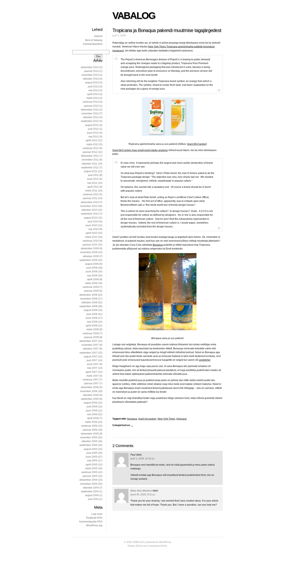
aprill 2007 (91, 372)
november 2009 (88, 252)
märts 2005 (91, 468)
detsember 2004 (88, 479)
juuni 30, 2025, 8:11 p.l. (143, 494)
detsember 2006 (90, 387)
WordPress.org (94, 525)
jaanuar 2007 (91, 383)
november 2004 (88, 483)
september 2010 (90, 213)
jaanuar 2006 (90, 429)
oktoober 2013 (91, 78)
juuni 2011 (93, 179)
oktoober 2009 (91, 256)
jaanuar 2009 (91, 290)
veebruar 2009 (91, 287)
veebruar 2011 (91, 194)
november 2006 (88, 391)
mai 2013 (93, 90)
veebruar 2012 (91, 148)
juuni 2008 (91, 318)
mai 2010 (93, 229)
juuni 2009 (91, 271)
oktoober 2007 (91, 348)
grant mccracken (147, 418)
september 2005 (88, 445)
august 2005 (90, 449)
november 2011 (90, 159)
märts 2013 (92, 98)
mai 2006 (92, 414)
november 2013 (90, 75)
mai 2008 (92, 321)
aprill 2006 (93, 418)
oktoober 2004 (91, 487)
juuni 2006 (92, 410)
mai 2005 (92, 460)
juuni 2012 (93, 132)
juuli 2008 (91, 314)
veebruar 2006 (89, 425)
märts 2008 (92, 329)
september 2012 (90, 121)
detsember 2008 (88, 294)
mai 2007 (92, 368)
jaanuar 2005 (90, 476)
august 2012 (92, 125)
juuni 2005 (91, 456)
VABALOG (133, 15)
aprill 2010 (91, 233)
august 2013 (92, 82)
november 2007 (90, 344)
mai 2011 (92, 183)
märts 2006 (91, 422)
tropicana (181, 418)
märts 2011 (91, 190)
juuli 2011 (93, 175)
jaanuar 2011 (90, 198)
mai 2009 (92, 275)
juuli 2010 (93, 221)
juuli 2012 (93, 129)
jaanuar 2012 (90, 152)
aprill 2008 (91, 325)
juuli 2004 (93, 499)
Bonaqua (158, 244)
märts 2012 (92, 144)
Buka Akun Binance (141, 490)
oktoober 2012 (91, 117)
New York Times (166, 418)
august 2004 (92, 495)
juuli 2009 (91, 267)
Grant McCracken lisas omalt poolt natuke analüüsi (140, 150)
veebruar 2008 (91, 333)
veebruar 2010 (91, 240)
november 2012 (90, 113)
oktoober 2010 (89, 209)
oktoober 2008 (89, 302)
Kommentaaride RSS (90, 521)
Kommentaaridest (92, 44)
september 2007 (88, 352)
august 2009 (92, 264)
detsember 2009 (90, 248)
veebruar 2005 (89, 472)
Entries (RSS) (135, 546)
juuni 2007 (93, 364)
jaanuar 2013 (91, 105)
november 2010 (88, 206)
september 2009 (88, 260)
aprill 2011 (93, 186)
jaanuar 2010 (90, 244)
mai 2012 (93, 136)
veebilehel (204, 360)
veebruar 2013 (91, 101)
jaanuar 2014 (91, 71)
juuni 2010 (91, 225)
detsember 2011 (90, 155)
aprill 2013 (93, 94)
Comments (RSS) (157, 546)
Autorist (98, 36)
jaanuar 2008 (91, 337)
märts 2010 (91, 237)
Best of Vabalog (93, 40)
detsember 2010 (90, 202)
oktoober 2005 (89, 441)
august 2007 (90, 356)
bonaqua (132, 418)
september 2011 (90, 167)
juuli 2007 (91, 360)
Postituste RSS (94, 517)
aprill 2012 (91, 140)
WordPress (165, 542)
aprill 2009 (93, 279)
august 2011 (90, 171)
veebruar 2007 (91, 379)
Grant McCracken (196, 144)
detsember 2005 (90, 433)
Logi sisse (96, 514)
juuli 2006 (92, 406)
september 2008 (88, 306)
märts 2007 (92, 375)
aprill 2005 (91, 464)
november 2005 (88, 437)
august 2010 (91, 217)
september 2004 (90, 491)
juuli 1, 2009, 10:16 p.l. (142, 458)
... (132, 425)
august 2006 (90, 402)
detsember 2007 (88, 341)
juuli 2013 (93, 86)
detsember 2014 (90, 67)
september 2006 (90, 399)
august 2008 (90, 310)
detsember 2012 (90, 109)
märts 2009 (91, 283)
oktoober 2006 (91, 395)
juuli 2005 (91, 453)
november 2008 (88, 298)
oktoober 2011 (89, 163)
